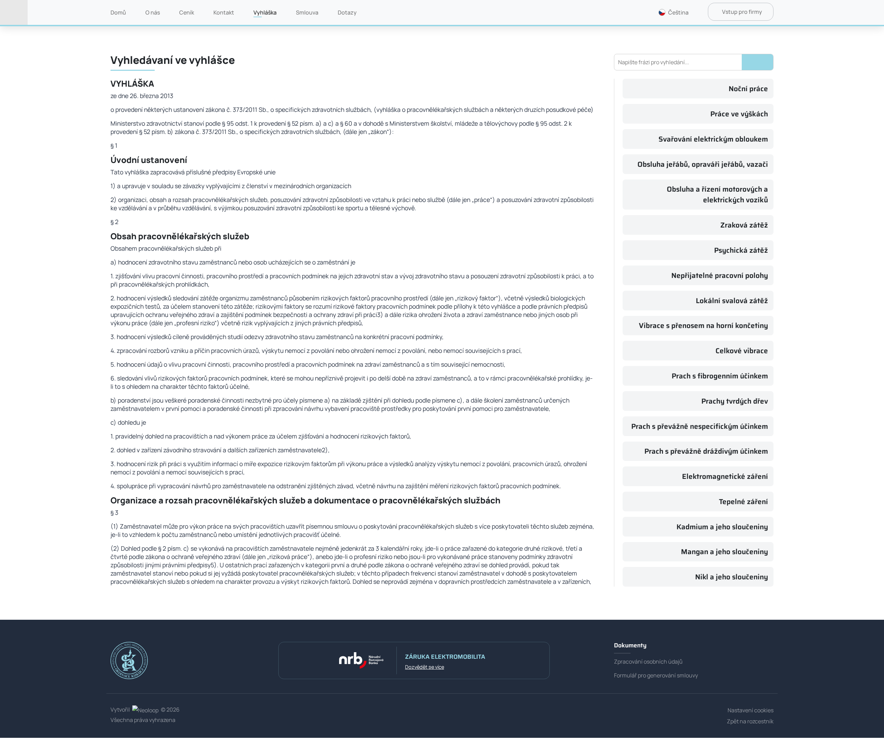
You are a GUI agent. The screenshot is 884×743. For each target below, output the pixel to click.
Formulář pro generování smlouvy (656, 675)
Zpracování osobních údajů (648, 661)
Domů (118, 12)
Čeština (678, 12)
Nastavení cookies (751, 710)
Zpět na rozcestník (750, 721)
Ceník (186, 12)
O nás (152, 12)
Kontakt (223, 12)
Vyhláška (265, 12)
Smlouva (307, 12)
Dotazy (347, 12)
